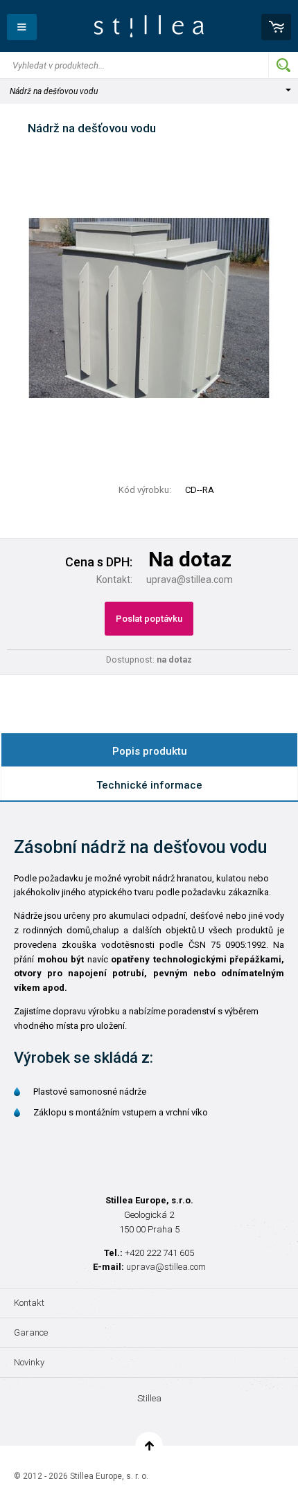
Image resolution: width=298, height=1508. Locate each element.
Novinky (29, 1362)
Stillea (149, 26)
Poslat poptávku (149, 618)
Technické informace (149, 785)
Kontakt (29, 1303)
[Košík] (276, 27)
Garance (31, 1332)
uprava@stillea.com (166, 1267)
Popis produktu (149, 751)
